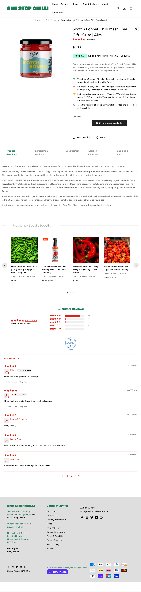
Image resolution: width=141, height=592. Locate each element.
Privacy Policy (53, 528)
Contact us (57, 12)
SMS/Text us (13, 551)
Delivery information (56, 519)
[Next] (136, 265)
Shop (75, 4)
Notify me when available (109, 123)
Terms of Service (54, 540)
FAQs (49, 524)
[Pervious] (4, 265)
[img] (10, 366)
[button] (79, 39)
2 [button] (67, 476)
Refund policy (53, 544)
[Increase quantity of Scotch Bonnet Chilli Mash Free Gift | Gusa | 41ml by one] (86, 123)
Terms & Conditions (56, 536)
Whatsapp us (13, 548)
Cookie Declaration (56, 532)
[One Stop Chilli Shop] (27, 8)
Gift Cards (51, 511)
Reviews (50, 548)
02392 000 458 (87, 508)
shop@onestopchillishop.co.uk (94, 511)
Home (55, 4)
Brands (64, 4)
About (105, 4)
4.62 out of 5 (31, 320)
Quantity (77, 116)
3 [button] (71, 476)
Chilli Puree (50, 20)
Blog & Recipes (90, 4)
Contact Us (52, 515)
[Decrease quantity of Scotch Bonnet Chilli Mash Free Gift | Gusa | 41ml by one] (75, 123)
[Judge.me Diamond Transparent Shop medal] (70, 342)
